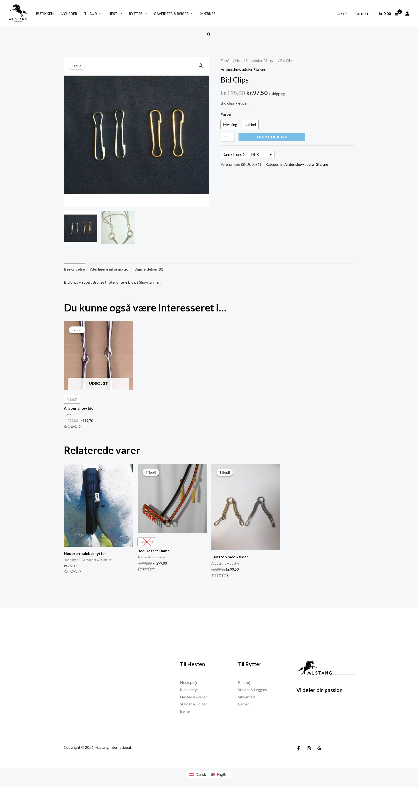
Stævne (271, 60)
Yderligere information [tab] (110, 269)
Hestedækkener (193, 697)
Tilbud (90, 14)
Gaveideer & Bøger (171, 14)
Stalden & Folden (194, 704)
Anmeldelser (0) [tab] (149, 269)
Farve (226, 114)
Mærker (208, 14)
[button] (209, 34)
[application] (99, 14)
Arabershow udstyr (236, 69)
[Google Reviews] (319, 748)
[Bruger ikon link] (407, 13)
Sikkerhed (246, 697)
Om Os (342, 14)
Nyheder (69, 14)
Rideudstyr (254, 60)
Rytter (135, 14)
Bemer (185, 711)
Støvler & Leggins (252, 689)
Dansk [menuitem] (200, 774)
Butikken (45, 14)
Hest (112, 14)
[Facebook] (298, 748)
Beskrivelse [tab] (74, 269)
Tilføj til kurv (271, 137)
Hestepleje (189, 682)
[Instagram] (309, 748)
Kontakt (361, 14)
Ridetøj (244, 682)
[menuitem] (197, 774)
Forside (226, 60)
